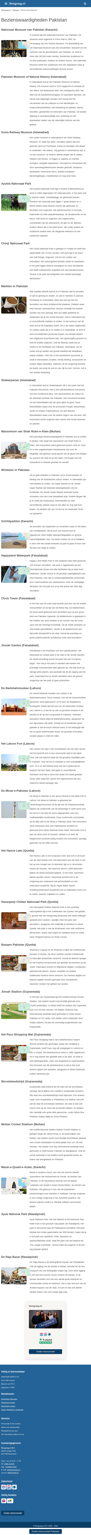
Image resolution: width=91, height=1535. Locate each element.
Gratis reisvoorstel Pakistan (45, 1531)
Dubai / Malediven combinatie (12, 1410)
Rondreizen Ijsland (8, 1406)
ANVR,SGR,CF (13, 1473)
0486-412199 (9, 1464)
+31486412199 (10, 1467)
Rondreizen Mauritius (9, 1399)
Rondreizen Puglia (8, 1403)
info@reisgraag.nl (13, 1470)
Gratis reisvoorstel (45, 1351)
